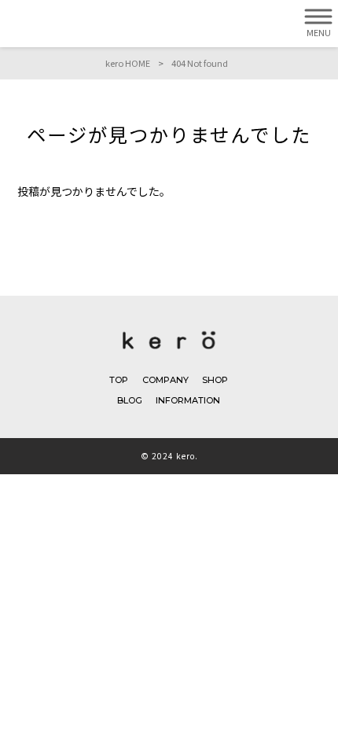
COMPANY (165, 379)
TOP (118, 379)
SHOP (215, 379)
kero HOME (127, 63)
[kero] (169, 352)
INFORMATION (188, 400)
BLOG (129, 400)
